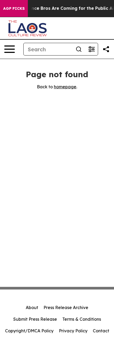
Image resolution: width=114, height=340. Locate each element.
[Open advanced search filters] (91, 49)
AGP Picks (14, 8)
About (32, 307)
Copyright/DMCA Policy (29, 330)
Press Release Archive (65, 307)
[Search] (78, 49)
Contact (101, 330)
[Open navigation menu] (9, 49)
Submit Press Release (35, 319)
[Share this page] (106, 49)
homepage (65, 86)
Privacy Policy (73, 330)
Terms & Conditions (81, 319)
